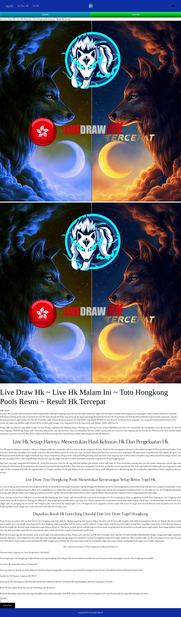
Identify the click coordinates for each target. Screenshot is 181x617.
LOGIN (45, 15)
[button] (7, 605)
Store (2, 19)
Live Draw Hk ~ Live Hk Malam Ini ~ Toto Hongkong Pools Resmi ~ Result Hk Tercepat (37, 19)
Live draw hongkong (7, 486)
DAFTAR (135, 15)
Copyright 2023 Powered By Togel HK (90, 612)
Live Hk (3, 449)
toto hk (144, 490)
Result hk (3, 521)
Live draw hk (5, 413)
